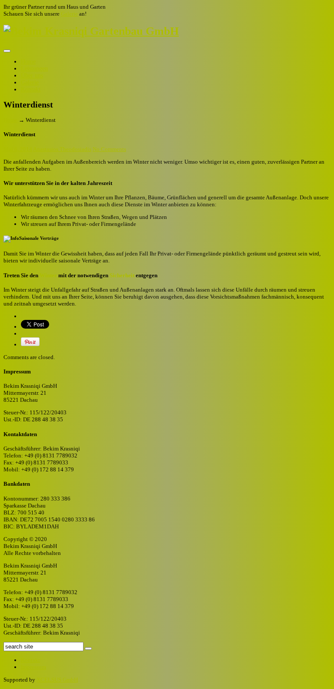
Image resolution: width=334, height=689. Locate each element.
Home (28, 61)
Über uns (32, 75)
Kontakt (30, 89)
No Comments (109, 149)
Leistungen (34, 68)
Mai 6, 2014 (17, 149)
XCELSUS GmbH (57, 679)
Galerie (69, 13)
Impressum (33, 667)
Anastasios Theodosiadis (62, 149)
